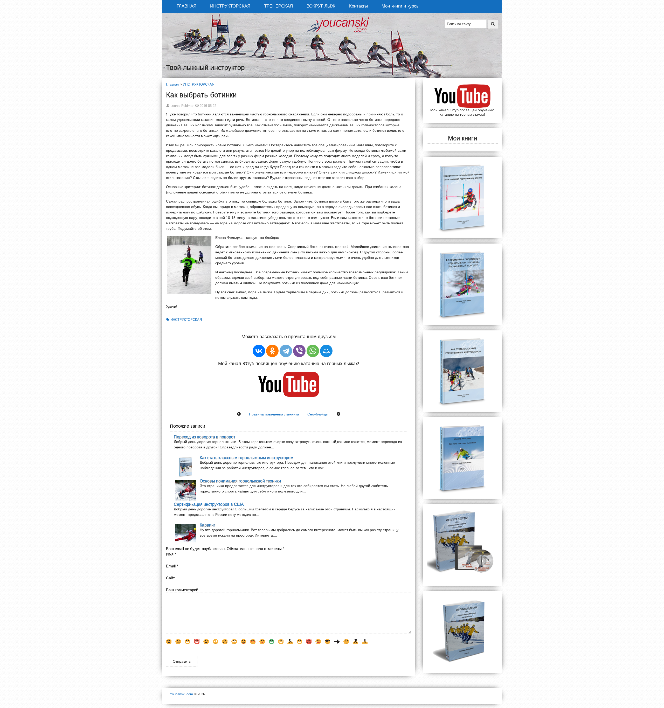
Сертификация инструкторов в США (209, 504)
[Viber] (299, 351)
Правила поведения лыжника (274, 414)
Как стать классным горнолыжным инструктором (246, 457)
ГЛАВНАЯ (186, 6)
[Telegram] (286, 351)
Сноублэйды (317, 414)
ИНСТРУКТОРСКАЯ (230, 6)
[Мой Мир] (326, 351)
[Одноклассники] (272, 351)
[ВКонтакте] (259, 351)
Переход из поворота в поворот (204, 436)
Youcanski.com (181, 694)
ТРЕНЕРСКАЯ (278, 6)
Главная (172, 84)
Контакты (358, 6)
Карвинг (207, 525)
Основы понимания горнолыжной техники (240, 480)
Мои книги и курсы (400, 6)
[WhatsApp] (313, 351)
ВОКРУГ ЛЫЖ (321, 6)
